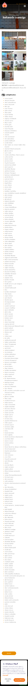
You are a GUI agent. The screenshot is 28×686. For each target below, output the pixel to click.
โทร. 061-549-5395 (21, 4)
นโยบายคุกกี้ (5, 675)
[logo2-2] (4, 3)
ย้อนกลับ (9, 653)
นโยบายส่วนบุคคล (8, 680)
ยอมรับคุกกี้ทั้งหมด (19, 680)
